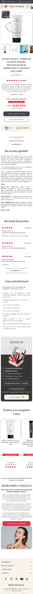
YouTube (21, 579)
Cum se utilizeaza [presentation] (16, 141)
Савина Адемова (8, 259)
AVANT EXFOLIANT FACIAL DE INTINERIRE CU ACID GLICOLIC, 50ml (10, 442)
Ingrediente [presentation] (16, 144)
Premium (16, 342)
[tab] (16, 137)
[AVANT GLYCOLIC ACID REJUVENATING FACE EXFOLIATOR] (10, 429)
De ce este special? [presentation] (16, 137)
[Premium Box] (16, 356)
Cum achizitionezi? (16, 119)
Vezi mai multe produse (16, 523)
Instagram (11, 579)
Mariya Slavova (7, 231)
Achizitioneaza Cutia (16, 114)
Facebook (6, 579)
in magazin (12, 314)
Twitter (26, 579)
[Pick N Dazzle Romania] (5, 6)
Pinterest (16, 579)
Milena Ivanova (7, 246)
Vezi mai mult (16, 271)
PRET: (9, 106)
